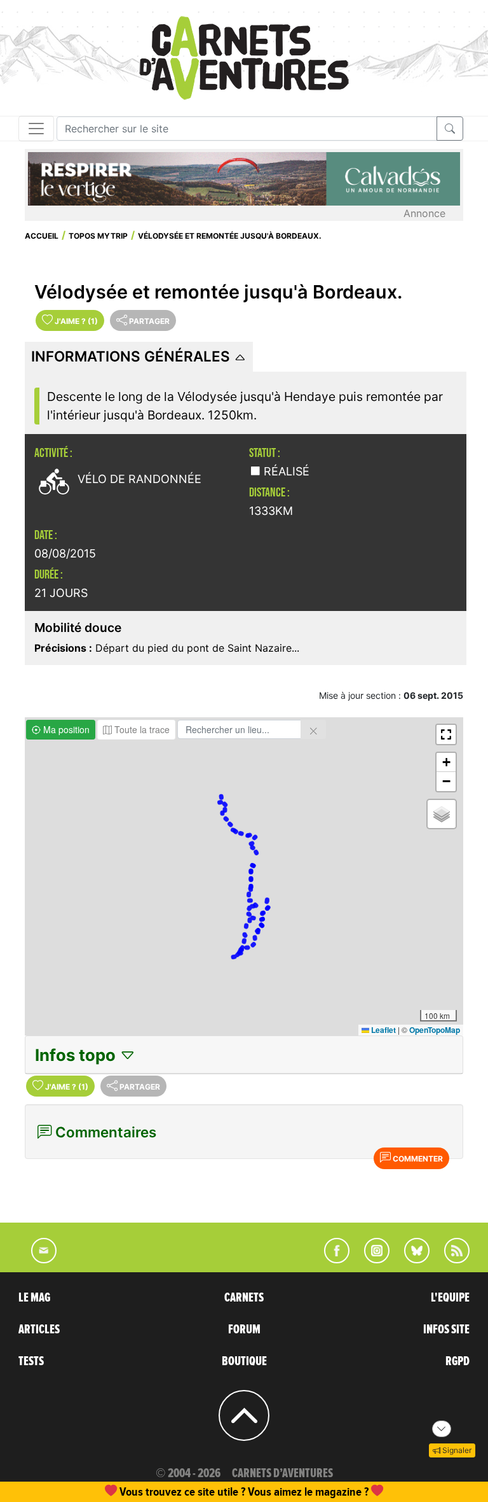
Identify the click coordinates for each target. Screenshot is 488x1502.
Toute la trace (141, 729)
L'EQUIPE (450, 1297)
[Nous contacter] (37, 1259)
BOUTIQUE (244, 1361)
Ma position (65, 729)
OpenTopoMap (434, 1029)
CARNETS (244, 1297)
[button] (446, 734)
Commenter (417, 1158)
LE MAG (34, 1297)
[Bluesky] (410, 1259)
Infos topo (77, 1055)
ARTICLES (39, 1329)
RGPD (457, 1361)
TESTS (31, 1361)
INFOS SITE (446, 1329)
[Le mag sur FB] (331, 1259)
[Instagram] (371, 1259)
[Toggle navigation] (36, 128)
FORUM (244, 1329)
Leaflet (382, 1029)
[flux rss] (450, 1259)
